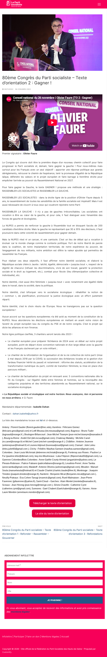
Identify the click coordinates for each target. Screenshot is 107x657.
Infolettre (7, 636)
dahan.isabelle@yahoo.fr (25, 413)
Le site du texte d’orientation (52, 513)
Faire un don (32, 636)
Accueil (65, 636)
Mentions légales (50, 636)
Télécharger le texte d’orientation (52, 503)
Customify (6, 652)
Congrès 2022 (24, 89)
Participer (19, 636)
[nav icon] (99, 4)
